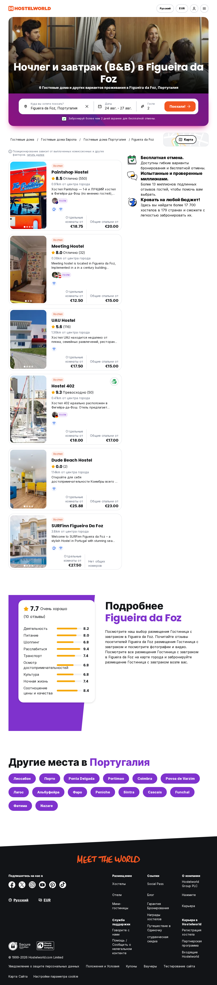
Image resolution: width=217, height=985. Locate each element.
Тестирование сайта (179, 966)
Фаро (77, 792)
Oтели (117, 895)
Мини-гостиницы (120, 906)
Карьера (188, 906)
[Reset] (87, 106)
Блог (150, 895)
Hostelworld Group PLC (190, 884)
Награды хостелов (154, 917)
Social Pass (155, 884)
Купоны (131, 966)
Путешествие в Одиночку (159, 928)
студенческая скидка (157, 939)
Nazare (46, 806)
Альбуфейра (48, 792)
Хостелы (119, 884)
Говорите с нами (120, 932)
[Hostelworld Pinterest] (52, 884)
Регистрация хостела (191, 932)
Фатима (20, 806)
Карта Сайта (18, 976)
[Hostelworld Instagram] (32, 884)
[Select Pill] (194, 8)
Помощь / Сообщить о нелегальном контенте (122, 946)
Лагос (19, 792)
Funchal (182, 792)
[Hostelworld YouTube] (42, 884)
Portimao (116, 778)
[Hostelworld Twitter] (22, 884)
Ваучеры (150, 966)
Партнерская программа (192, 943)
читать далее (35, 154)
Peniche (103, 792)
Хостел (58, 165)
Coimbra (145, 778)
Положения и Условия (102, 966)
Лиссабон (22, 778)
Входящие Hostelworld (190, 954)
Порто (49, 778)
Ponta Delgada (82, 778)
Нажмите (189, 895)
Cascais (155, 792)
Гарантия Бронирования (158, 906)
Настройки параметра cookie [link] (55, 976)
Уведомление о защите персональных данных (43, 966)
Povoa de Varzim (180, 778)
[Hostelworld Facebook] (11, 884)
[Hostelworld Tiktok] (62, 884)
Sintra (129, 792)
